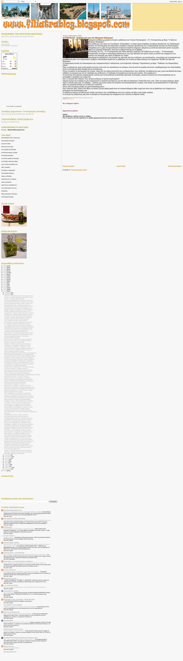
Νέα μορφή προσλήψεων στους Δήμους (14, 453)
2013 (5, 287)
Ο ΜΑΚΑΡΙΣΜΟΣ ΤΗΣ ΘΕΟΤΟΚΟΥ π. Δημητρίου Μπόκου (19, 528)
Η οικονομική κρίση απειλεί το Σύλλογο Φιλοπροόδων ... (18, 410)
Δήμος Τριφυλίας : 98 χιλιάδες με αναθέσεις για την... (17, 433)
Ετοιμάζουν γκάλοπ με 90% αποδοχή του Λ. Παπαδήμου (18, 400)
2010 (5, 470)
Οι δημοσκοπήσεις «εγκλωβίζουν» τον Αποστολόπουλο (18, 309)
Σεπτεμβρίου (8, 456)
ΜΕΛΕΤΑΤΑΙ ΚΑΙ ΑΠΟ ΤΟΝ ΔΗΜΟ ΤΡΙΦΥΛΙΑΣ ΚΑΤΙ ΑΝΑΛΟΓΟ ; (20, 411)
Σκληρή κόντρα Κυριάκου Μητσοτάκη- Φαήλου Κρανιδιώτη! (19, 359)
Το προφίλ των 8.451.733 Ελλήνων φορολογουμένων (18, 316)
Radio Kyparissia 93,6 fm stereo (13, 629)
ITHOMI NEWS (8, 527)
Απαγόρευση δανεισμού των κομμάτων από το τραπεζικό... (19, 396)
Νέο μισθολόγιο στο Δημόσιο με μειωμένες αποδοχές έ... (18, 339)
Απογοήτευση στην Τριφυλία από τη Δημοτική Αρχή (17, 404)
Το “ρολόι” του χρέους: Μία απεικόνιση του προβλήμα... (18, 317)
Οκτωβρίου (8, 455)
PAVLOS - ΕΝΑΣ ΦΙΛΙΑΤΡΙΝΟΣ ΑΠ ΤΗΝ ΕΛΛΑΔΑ (16, 622)
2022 (5, 272)
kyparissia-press (9, 646)
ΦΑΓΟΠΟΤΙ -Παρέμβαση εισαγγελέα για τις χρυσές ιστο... (19, 295)
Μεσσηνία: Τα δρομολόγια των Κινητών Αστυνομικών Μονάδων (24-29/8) (23, 511)
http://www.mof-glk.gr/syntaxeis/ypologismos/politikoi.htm (17, 114)
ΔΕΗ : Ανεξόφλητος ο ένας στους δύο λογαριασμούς (17, 393)
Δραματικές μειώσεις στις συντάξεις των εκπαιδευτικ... (17, 377)
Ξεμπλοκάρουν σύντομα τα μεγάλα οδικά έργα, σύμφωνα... (19, 312)
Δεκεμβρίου (8, 292)
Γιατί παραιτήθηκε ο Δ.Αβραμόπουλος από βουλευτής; (18, 405)
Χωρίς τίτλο (7, 413)
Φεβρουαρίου (8, 467)
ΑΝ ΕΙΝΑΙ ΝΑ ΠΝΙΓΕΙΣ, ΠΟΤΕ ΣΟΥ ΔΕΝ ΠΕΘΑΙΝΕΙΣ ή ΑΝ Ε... (20, 356)
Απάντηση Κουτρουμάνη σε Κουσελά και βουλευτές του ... (19, 427)
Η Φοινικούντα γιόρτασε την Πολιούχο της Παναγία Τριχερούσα (20, 606)
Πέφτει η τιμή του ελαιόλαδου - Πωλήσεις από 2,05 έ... (18, 385)
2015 (5, 284)
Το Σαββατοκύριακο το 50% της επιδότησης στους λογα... (18, 418)
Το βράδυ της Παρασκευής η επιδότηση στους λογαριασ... (19, 445)
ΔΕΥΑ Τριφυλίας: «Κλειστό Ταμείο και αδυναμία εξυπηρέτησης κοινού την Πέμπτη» (25, 554)
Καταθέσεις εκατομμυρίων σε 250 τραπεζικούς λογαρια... (18, 390)
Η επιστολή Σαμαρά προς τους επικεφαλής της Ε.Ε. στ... (18, 329)
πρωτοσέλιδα (10, 106)
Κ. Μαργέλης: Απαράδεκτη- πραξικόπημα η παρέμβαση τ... (19, 360)
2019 (5, 277)
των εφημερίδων (18, 106)
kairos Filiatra (9, 54)
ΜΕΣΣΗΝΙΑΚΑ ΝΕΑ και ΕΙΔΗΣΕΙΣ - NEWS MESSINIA (19, 599)
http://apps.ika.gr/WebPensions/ (10, 122)
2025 (5, 267)
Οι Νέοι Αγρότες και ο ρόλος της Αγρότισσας (15, 365)
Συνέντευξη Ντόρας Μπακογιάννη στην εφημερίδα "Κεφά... (19, 354)
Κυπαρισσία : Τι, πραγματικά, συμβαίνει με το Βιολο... (17, 345)
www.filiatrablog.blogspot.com (13, 510)
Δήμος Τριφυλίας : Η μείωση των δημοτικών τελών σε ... (18, 371)
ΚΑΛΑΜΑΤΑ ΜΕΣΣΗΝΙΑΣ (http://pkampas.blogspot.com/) (20, 637)
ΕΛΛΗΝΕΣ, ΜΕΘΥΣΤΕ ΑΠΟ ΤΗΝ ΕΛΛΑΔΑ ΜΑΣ (16, 319)
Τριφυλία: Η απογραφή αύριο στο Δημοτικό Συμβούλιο (18, 450)
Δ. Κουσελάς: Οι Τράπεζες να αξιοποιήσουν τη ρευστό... (18, 322)
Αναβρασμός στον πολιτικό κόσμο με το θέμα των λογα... (18, 306)
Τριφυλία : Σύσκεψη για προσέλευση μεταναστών (17, 373)
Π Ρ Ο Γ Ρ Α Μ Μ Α (8, 592)
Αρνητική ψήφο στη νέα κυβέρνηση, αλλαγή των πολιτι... (18, 407)
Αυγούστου (8, 458)
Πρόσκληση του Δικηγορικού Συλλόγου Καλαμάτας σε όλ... (19, 387)
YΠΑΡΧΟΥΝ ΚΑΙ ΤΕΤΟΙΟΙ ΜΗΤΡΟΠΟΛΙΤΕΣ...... (16, 331)
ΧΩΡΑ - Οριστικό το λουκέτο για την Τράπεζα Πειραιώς (18, 613)
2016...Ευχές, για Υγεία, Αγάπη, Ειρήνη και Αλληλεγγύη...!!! (19, 639)
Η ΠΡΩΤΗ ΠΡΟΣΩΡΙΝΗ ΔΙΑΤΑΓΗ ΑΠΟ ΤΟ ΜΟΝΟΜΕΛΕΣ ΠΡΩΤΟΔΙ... (22, 374)
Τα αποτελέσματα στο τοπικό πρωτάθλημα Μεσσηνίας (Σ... (19, 348)
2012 (5, 289)
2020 (5, 276)
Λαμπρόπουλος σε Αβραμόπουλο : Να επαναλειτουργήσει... (19, 367)
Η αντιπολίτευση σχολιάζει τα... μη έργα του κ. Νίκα (17, 346)
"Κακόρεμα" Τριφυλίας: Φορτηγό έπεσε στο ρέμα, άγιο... (18, 452)
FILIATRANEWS (8, 620)
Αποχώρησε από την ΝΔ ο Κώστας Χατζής (15, 382)
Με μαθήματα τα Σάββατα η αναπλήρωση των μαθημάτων (19, 424)
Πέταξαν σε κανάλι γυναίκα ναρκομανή (14, 299)
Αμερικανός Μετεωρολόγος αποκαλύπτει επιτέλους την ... (19, 334)
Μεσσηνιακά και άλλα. (10, 578)
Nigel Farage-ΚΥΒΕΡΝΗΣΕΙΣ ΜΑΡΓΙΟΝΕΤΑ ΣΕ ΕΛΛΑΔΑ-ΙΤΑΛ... (20, 353)
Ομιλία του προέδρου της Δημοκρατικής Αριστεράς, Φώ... (18, 379)
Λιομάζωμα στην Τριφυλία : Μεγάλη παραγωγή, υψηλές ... (19, 314)
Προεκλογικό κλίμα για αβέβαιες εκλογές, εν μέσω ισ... (18, 350)
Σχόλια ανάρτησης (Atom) (79, 170)
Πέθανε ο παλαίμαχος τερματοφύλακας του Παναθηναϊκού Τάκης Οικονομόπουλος (25, 587)
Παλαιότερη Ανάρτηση (175, 166)
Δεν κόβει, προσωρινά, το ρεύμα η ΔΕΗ (14, 342)
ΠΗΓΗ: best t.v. (70, 98)
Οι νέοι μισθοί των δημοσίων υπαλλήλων (14, 384)
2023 (5, 271)
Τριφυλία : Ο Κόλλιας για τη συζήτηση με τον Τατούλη (17, 436)
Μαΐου (6, 462)
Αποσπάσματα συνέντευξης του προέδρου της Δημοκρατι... (19, 326)
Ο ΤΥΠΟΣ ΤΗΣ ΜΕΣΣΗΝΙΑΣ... (12, 648)
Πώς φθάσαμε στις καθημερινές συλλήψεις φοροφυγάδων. (19, 363)
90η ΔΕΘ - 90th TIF (9, 537)
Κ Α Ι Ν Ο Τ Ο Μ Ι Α (9, 535)
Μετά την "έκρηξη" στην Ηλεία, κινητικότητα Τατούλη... (18, 447)
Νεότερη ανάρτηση (68, 166)
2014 (5, 286)
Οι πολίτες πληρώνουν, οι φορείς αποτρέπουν (16, 368)
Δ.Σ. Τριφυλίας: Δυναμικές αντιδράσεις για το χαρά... (17, 323)
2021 (5, 274)
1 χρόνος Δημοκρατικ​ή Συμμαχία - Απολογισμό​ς (16, 336)
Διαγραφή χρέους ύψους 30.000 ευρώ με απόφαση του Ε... (19, 441)
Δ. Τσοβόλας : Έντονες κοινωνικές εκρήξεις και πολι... (18, 402)
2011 (5, 291)
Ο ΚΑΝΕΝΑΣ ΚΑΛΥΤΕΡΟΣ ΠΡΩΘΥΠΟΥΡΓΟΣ (16, 414)
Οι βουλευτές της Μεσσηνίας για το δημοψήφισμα (16, 444)
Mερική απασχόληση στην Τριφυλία (13, 391)
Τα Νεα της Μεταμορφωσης (12, 612)
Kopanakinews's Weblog (11, 591)
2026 (5, 266)
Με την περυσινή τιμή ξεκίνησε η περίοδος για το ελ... (17, 422)
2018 (5, 279)
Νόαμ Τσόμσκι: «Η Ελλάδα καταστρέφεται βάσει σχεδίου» (18, 333)
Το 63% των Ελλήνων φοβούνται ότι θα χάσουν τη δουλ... (19, 297)
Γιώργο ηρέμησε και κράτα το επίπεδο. (14, 351)
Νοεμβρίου (7, 294)
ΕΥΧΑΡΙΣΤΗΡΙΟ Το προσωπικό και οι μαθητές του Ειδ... (18, 328)
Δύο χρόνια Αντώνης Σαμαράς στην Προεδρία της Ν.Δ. (18, 308)
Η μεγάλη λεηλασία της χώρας (12, 337)
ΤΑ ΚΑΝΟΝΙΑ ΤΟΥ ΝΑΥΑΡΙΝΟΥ (13, 605)
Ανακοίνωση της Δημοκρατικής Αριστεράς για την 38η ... (18, 394)
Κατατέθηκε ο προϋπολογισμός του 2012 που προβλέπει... (19, 357)
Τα (6, 106)
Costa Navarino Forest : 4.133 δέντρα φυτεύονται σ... (17, 305)
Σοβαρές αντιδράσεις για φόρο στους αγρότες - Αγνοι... (18, 311)
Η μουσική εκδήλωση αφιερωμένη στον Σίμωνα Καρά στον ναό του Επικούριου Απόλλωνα (27, 520)
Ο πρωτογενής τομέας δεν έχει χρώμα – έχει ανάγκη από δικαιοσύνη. (22, 571)
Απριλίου (7, 464)
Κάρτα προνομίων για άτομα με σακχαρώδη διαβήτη (17, 399)
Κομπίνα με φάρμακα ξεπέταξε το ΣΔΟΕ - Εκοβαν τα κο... (19, 303)
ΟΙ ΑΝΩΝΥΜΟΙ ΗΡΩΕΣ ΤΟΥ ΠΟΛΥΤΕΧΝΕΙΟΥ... (16, 376)
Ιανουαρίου (7, 469)
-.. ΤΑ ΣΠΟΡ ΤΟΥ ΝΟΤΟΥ (11, 585)
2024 (5, 269)
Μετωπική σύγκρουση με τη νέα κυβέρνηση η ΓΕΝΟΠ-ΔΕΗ (19, 388)
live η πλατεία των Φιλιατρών (9, 45)
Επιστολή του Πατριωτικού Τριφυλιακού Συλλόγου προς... (19, 397)
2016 (5, 282)
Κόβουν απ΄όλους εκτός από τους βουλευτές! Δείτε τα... (18, 340)
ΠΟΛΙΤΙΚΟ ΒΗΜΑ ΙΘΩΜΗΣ (11, 542)
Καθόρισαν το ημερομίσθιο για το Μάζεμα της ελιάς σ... (18, 421)
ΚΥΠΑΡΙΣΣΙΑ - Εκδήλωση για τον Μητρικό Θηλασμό (17, 425)
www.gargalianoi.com (10, 651)
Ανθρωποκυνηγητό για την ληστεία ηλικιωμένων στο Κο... (19, 362)
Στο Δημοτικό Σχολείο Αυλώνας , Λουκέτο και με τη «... (18, 438)
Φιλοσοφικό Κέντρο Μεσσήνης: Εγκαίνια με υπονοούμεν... (19, 302)
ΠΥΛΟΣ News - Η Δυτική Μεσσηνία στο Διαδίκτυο (18, 561)
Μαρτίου (7, 466)
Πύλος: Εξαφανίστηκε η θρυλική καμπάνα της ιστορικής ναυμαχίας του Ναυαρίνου (24, 563)
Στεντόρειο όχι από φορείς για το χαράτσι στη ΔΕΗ (16, 408)
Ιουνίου (7, 461)
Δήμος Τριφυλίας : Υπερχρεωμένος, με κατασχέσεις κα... (18, 431)
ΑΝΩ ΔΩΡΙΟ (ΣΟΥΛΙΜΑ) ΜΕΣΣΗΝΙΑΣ (14, 518)
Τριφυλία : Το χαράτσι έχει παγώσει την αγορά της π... (18, 343)
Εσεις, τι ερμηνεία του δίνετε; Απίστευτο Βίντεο (16, 320)
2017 (5, 281)
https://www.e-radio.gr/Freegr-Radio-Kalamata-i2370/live (17, 36)
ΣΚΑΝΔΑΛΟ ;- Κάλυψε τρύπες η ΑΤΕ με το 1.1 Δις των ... (18, 428)
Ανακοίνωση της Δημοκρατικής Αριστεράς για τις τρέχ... (18, 442)
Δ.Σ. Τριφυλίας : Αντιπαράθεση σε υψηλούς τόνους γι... (18, 435)
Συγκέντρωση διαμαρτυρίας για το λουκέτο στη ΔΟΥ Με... (18, 300)
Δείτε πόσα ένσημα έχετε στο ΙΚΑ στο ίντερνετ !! (16, 416)
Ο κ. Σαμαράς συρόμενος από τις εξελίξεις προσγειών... (18, 325)
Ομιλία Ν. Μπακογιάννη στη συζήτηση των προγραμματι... (19, 380)
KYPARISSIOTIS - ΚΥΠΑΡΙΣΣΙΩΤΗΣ (14, 553)
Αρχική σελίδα (121, 166)
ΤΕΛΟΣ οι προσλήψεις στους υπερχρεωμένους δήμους (18, 439)
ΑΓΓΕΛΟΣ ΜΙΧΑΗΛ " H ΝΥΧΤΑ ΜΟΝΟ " (14, 630)
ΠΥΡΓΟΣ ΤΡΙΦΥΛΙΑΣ (10, 570)
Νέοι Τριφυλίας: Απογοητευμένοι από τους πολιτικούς (17, 419)
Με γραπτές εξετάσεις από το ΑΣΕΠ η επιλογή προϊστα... (18, 370)
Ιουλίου (7, 459)
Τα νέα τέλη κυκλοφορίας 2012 (12, 448)
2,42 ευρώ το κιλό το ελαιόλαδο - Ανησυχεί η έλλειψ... (18, 430)
